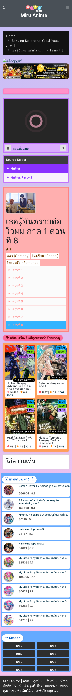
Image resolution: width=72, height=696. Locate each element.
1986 (53, 645)
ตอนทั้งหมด (20, 149)
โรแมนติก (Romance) (23, 263)
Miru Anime (34, 15)
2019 (28, 446)
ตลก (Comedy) (18, 256)
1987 (19, 653)
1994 (19, 669)
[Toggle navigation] (4, 8)
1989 (19, 661)
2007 (61, 392)
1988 (53, 653)
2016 (10, 394)
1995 (53, 669)
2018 (61, 446)
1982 (19, 645)
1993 (53, 661)
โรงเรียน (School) (45, 256)
